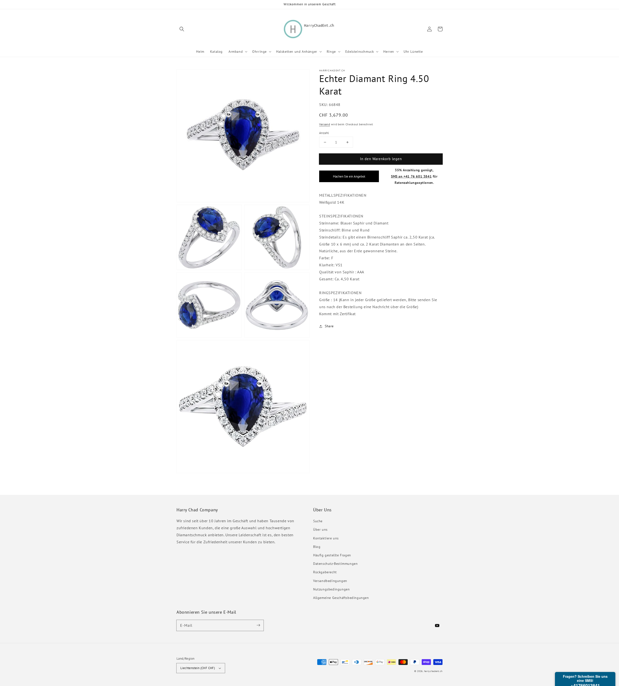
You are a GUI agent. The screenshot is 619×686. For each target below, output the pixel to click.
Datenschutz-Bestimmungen (335, 563)
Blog (316, 546)
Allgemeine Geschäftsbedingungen (341, 598)
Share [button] (329, 326)
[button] (182, 29)
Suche (318, 521)
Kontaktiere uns (326, 538)
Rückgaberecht (325, 572)
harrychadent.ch (433, 671)
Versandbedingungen (330, 581)
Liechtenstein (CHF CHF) (197, 668)
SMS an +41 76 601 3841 (411, 176)
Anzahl (324, 133)
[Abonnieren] (258, 625)
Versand (324, 124)
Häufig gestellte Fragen (332, 555)
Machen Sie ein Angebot (349, 176)
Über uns (320, 529)
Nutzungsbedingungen (331, 589)
